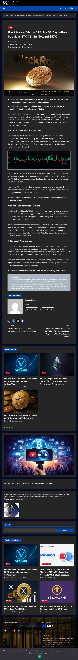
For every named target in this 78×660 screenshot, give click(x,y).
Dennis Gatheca (46, 384)
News (10, 27)
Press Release (46, 564)
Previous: (22, 328)
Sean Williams (14, 42)
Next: (57, 331)
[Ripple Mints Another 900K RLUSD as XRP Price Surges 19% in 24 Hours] (21, 401)
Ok (39, 656)
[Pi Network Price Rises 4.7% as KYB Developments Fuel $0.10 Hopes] (57, 592)
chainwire (44, 578)
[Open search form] (75, 9)
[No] (75, 654)
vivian (7, 421)
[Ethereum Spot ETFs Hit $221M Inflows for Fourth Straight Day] (57, 364)
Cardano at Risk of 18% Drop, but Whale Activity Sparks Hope (41, 270)
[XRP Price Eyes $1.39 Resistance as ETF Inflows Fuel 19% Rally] (21, 592)
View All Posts (48, 309)
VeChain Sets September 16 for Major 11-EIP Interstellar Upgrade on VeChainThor (20, 381)
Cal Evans (8, 612)
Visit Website (32, 309)
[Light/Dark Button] (71, 8)
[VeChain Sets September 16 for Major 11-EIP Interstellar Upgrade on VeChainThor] (21, 364)
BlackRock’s (12, 114)
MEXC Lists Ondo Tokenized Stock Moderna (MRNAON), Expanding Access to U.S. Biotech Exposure (55, 572)
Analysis (8, 601)
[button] (4, 8)
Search (7, 525)
